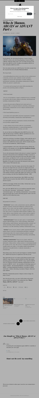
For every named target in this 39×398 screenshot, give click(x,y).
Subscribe (29, 13)
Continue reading (19, 16)
